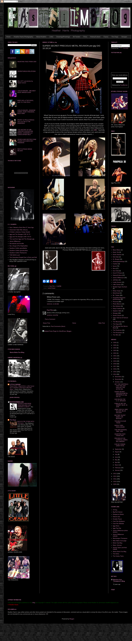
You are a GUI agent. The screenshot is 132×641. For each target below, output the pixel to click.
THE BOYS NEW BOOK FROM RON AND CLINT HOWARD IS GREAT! (24, 405)
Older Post (101, 323)
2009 (115, 484)
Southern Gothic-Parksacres (18, 252)
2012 (115, 476)
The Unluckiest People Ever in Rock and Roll (23, 257)
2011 (115, 479)
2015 (115, 371)
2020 (115, 358)
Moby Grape (117, 291)
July (116, 454)
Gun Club (116, 270)
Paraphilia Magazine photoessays (119, 298)
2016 (115, 369)
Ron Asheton (117, 306)
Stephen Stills (117, 311)
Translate (125, 48)
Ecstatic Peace (117, 519)
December (118, 376)
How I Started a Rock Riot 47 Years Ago (21, 227)
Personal (115, 301)
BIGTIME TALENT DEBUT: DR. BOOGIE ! (120, 416)
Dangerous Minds (118, 514)
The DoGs (116, 554)
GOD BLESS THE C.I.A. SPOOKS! (120, 400)
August (117, 452)
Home (8, 37)
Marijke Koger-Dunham (120, 287)
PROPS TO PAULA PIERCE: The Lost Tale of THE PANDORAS (26, 121)
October (117, 382)
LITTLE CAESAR (15, 384)
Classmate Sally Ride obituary (18, 230)
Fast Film (50, 310)
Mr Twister (76, 37)
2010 (115, 481)
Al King (115, 510)
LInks (51, 37)
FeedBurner (124, 85)
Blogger (71, 619)
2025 (115, 345)
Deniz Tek (116, 252)
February (118, 467)
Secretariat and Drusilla (16, 243)
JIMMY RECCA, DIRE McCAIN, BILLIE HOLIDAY (121, 411)
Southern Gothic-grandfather (18, 248)
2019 (115, 361)
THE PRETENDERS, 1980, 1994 (121, 430)
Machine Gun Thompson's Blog (119, 580)
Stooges (124, 37)
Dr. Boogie (116, 259)
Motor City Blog (117, 543)
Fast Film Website (118, 523)
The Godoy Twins (118, 556)
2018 (115, 363)
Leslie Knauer (51, 288)
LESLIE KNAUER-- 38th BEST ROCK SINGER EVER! (26, 91)
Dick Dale (116, 257)
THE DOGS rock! (14, 255)
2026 (115, 342)
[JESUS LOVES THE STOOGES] (117, 572)
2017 (115, 366)
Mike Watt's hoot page (119, 540)
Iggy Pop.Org (117, 528)
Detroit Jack (116, 516)
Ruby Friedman (117, 308)
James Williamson (14, 241)
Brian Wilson (117, 250)
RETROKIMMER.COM (17, 402)
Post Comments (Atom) (58, 326)
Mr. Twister (116, 295)
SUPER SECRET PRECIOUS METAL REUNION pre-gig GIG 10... (121, 394)
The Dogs (114, 37)
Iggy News (116, 526)
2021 (115, 356)
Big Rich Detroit (117, 512)
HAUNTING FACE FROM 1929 (26, 61)
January (117, 470)
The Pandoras (117, 330)
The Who (115, 335)
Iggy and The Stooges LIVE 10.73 (19, 234)
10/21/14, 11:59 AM (53, 304)
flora (114, 268)
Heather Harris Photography (23, 37)
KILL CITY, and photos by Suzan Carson (25, 81)
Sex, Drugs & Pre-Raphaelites (18, 246)
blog (33, 602)
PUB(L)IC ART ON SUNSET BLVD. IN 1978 (121, 405)
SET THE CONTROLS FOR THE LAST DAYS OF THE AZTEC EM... (121, 386)
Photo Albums (117, 304)
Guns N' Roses (117, 273)
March (117, 465)
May (116, 459)
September (118, 449)
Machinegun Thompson (120, 538)
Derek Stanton (117, 254)
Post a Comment (50, 319)
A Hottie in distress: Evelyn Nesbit (19, 232)
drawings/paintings (118, 261)
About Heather (41, 37)
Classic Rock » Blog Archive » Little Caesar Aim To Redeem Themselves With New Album (22, 387)
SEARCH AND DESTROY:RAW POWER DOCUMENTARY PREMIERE (26, 141)
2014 (115, 374)
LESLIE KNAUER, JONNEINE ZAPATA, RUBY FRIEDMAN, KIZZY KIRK (26, 111)
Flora (85, 37)
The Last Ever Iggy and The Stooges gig (21, 239)
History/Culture (95, 37)
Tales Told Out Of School (120, 317)
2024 (115, 348)
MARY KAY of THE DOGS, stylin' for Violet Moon (25, 101)
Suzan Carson (117, 315)
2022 (115, 353)
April (116, 462)
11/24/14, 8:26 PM (52, 315)
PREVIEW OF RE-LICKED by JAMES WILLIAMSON (121, 440)
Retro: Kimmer (117, 545)
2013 (115, 473)
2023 (115, 350)
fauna (114, 266)
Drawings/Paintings (63, 37)
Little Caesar (117, 284)
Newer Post (46, 323)
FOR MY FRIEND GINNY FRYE (120, 445)
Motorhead (116, 293)
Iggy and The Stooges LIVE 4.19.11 (20, 236)
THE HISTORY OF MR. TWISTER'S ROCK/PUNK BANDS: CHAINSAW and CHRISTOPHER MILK (25, 132)
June (116, 457)
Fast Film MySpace (119, 521)
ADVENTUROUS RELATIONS (26, 71)
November (118, 379)
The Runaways (117, 332)
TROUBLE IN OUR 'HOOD (120, 422)
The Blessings (117, 321)
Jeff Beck (115, 280)
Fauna (106, 37)
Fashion (115, 264)
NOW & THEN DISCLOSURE (120, 426)
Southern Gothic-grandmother (18, 250)
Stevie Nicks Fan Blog (17, 352)
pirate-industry (15, 397)
